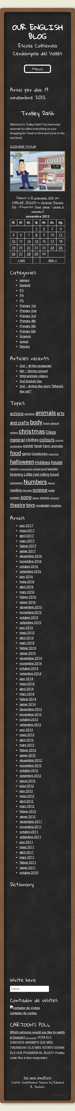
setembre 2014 (30, 674)
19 (13, 248)
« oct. (21, 260)
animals (45, 412)
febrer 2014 (28, 699)
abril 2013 (27, 740)
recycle (27, 490)
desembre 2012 (31, 760)
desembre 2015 (31, 607)
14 (29, 241)
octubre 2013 (29, 719)
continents (16, 446)
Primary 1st (28, 306)
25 (60, 248)
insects (14, 469)
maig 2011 (27, 847)
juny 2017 (26, 526)
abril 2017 (27, 536)
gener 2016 (28, 602)
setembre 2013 (30, 725)
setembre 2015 (30, 623)
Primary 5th (28, 326)
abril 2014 (27, 689)
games (24, 280)
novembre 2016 (31, 561)
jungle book (40, 469)
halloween (22, 462)
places (51, 483)
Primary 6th (28, 331)
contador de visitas (23, 1013)
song (26, 497)
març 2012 (27, 806)
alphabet (29, 413)
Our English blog (37, 31)
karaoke (53, 469)
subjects (54, 498)
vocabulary (43, 505)
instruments (26, 469)
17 (52, 241)
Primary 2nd (28, 311)
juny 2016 (26, 577)
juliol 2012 (27, 786)
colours (46, 439)
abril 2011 (27, 852)
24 (52, 248)
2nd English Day (31, 381)
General (46, 202)
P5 (22, 301)
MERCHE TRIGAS (24, 202)
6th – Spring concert (34, 371)
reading (16, 490)
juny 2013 (26, 730)
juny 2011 (26, 842)
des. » (52, 260)
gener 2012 (28, 817)
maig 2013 (27, 735)
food (37, 207)
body (36, 422)
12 (13, 241)
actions (17, 413)
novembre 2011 (31, 827)
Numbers (35, 482)
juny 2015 (26, 628)
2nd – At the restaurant (35, 366)
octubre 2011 (29, 832)
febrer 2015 (28, 648)
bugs (46, 423)
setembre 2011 (30, 837)
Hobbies (42, 462)
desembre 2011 (31, 822)
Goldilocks (39, 454)
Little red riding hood (41, 474)
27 (21, 254)
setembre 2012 (30, 776)
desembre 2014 (31, 658)
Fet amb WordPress (37, 1077)
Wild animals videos (34, 376)
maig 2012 (27, 796)
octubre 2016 (29, 566)
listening (16, 475)
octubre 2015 (29, 618)
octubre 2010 (29, 873)
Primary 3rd (28, 316)
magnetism (16, 482)
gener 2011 (28, 868)
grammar (53, 454)
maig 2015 (27, 633)
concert (59, 440)
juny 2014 (26, 679)
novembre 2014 (31, 663)
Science (25, 336)
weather (56, 505)
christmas (32, 431)
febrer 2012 (28, 811)
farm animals (53, 446)
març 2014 (27, 694)
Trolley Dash (37, 113)
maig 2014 (27, 684)
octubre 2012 (29, 771)
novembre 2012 (31, 766)
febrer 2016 (28, 597)
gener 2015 (28, 653)
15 (36, 241)
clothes (32, 440)
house (56, 462)
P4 (22, 295)
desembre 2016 (31, 556)
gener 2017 (28, 551)
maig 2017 (27, 531)
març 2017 (27, 541)
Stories (25, 346)
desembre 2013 (31, 709)
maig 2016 (27, 582)
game (46, 207)
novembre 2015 (31, 612)
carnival (54, 423)
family (38, 446)
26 (13, 254)
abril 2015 (27, 638)
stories (44, 498)
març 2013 (27, 745)
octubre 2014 (29, 668)
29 (36, 254)
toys (30, 505)
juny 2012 (26, 791)
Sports (35, 498)
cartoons (14, 432)
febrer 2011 (28, 862)
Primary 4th (28, 321)
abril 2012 (27, 801)
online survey (31, 1038)
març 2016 (27, 592)
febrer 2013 (28, 750)
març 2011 (27, 857)
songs (24, 341)
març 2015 (27, 643)
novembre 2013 (31, 714)
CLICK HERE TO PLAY (23, 146)
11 (60, 235)
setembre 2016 (30, 571)
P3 (22, 290)
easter (28, 446)
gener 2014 (28, 704)
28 (29, 254)
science (40, 489)
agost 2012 (28, 781)
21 (29, 248)
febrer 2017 (28, 546)
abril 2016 (27, 587)
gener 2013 (28, 755)
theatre (17, 505)
